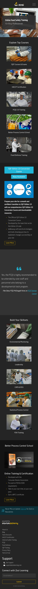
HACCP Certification (8, 537)
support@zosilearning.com (13, 565)
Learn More (10, 243)
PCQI (3, 542)
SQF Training (6, 548)
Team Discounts (7, 535)
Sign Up (23, 509)
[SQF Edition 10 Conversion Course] (19, 189)
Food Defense (6, 545)
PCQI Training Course (30, 314)
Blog (3, 532)
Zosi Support (9, 562)
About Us (5, 529)
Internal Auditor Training (9, 540)
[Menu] (34, 4)
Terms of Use (6, 553)
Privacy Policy (6, 550)
